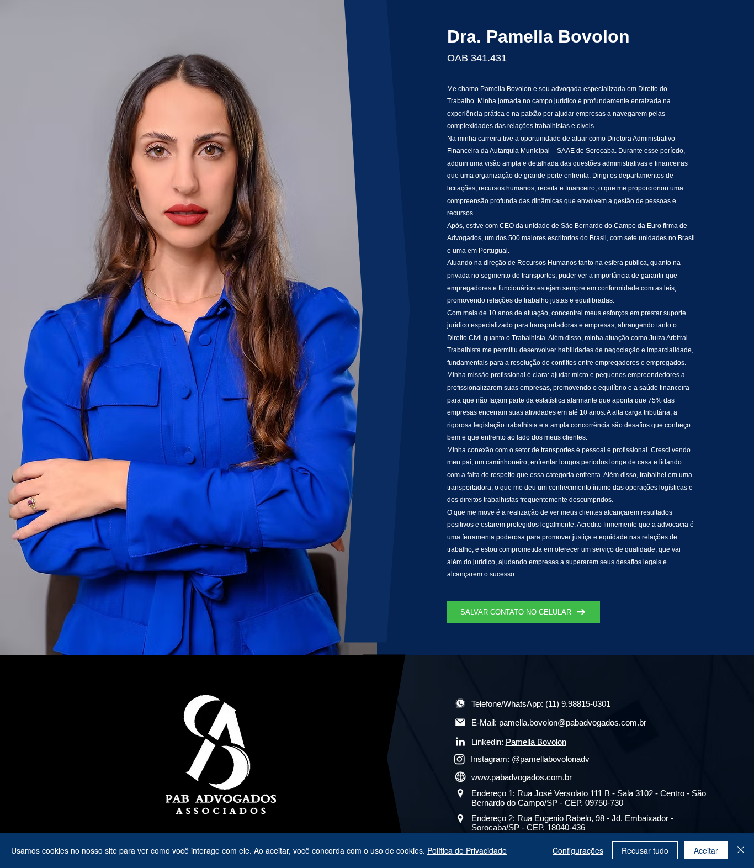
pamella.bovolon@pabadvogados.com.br (572, 722)
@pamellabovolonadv (551, 759)
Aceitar (706, 850)
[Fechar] (740, 850)
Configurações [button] (578, 850)
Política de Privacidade (467, 850)
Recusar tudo (645, 850)
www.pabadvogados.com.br (521, 777)
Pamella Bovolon (536, 742)
